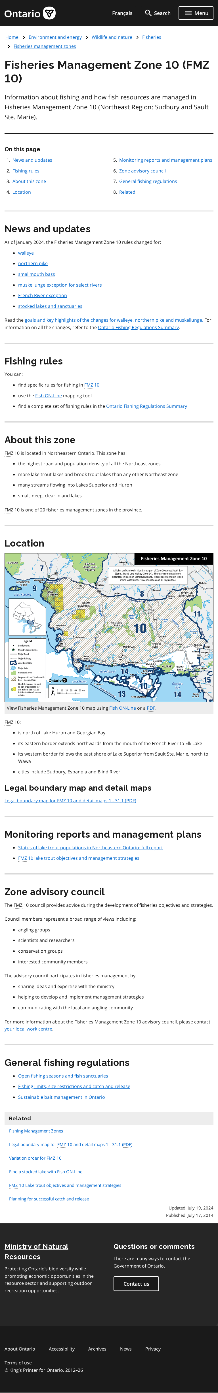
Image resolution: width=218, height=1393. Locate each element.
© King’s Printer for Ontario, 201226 (44, 1370)
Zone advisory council (142, 171)
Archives (97, 1349)
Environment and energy (55, 37)
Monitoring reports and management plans (165, 160)
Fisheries (151, 37)
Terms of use (18, 1363)
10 (91, 385)
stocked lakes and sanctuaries (50, 306)
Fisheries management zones (45, 46)
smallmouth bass (36, 274)
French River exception (42, 295)
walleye (26, 253)
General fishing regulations (148, 181)
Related (127, 192)
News (126, 1349)
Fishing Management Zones (36, 1131)
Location (21, 192)
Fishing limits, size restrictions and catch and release (74, 1086)
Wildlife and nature (112, 37)
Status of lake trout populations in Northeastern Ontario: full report (90, 847)
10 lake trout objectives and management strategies (78, 858)
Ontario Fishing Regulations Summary (138, 327)
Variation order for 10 (35, 1158)
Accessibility (62, 1349)
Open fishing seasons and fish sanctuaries (63, 1076)
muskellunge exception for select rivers (60, 285)
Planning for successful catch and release (49, 1199)
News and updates (32, 160)
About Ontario (20, 1349)
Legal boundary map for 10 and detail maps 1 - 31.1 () (70, 800)
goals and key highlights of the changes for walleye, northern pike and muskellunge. (114, 320)
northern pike (33, 263)
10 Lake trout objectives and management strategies (65, 1185)
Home (11, 37)
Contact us (136, 1283)
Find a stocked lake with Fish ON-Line (45, 1171)
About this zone (29, 181)
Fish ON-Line (48, 395)
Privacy (153, 1349)
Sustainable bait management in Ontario (61, 1097)
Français (122, 13)
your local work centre (28, 1029)
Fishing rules (25, 171)
